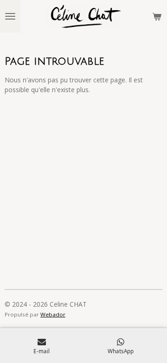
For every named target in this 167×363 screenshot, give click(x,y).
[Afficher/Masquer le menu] (10, 16)
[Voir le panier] (157, 16)
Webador (52, 314)
